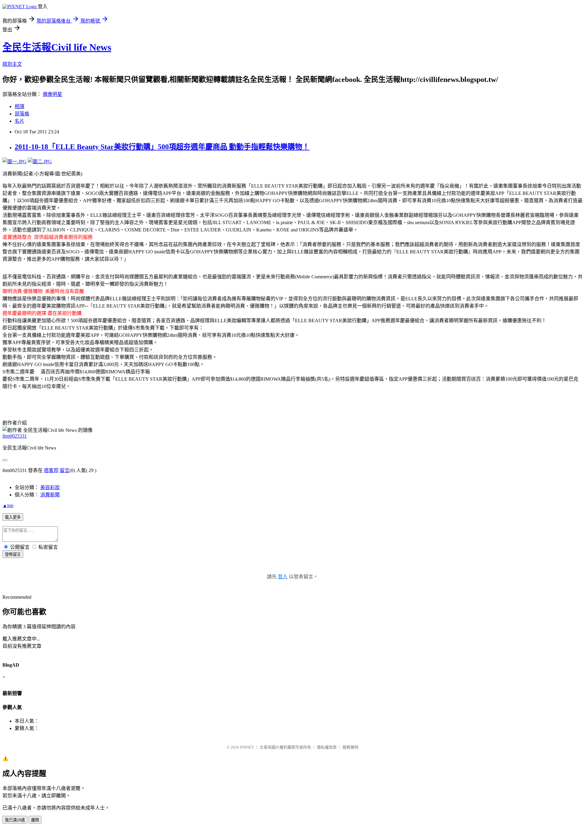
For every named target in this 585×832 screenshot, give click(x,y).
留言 (64, 470)
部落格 (22, 113)
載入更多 (13, 517)
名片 (19, 121)
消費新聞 (50, 494)
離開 (35, 820)
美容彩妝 (50, 487)
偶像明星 (52, 94)
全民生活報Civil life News (56, 47)
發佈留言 (13, 554)
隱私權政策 (327, 747)
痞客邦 (51, 470)
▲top (7, 505)
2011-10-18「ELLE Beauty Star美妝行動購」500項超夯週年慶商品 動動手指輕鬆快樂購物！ (162, 147)
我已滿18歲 (15, 820)
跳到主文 (12, 64)
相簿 (19, 106)
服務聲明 (350, 747)
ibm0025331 (14, 436)
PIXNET (247, 747)
